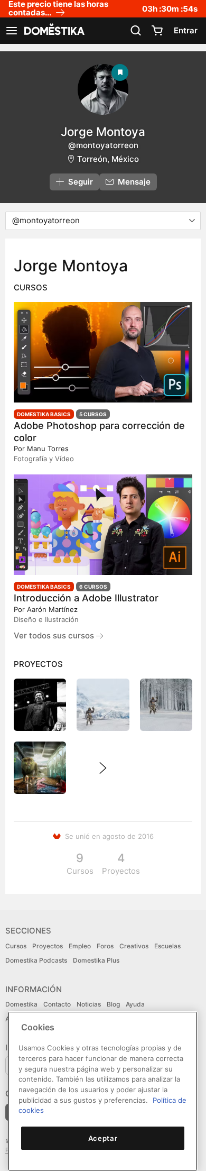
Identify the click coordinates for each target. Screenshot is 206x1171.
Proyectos (47, 946)
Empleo (80, 946)
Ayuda (135, 1004)
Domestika (21, 1004)
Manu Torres (48, 448)
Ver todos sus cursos (55, 635)
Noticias (89, 1004)
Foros (105, 946)
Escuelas (167, 946)
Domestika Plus (96, 960)
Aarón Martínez (52, 609)
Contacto (57, 1004)
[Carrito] (156, 30)
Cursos (15, 946)
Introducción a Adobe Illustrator (86, 597)
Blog (113, 1004)
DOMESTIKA (53, 30)
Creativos (133, 946)
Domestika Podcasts (36, 960)
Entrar (186, 30)
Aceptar (103, 1138)
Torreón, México (108, 159)
